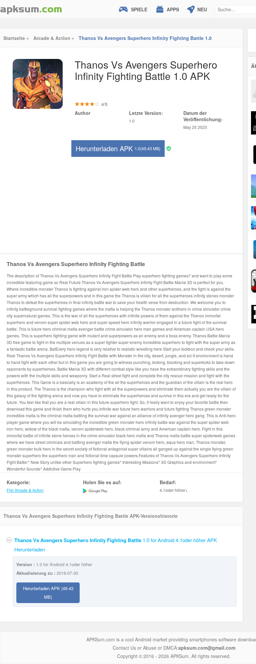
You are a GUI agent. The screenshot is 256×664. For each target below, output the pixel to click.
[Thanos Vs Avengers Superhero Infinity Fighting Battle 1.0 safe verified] (168, 148)
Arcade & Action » (53, 38)
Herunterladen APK (118, 148)
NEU (202, 9)
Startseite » (16, 38)
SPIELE (139, 9)
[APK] (31, 9)
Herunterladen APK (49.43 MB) (48, 592)
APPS (173, 9)
